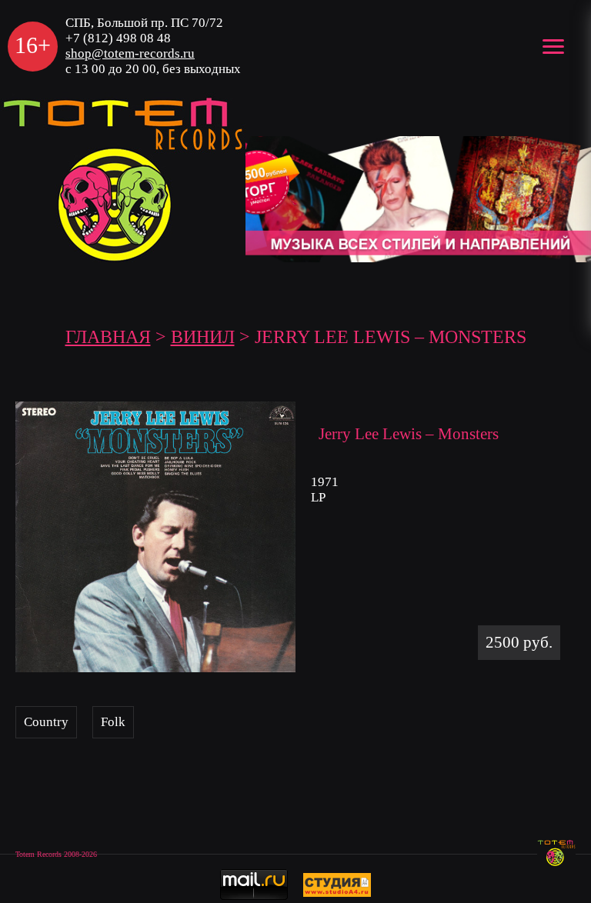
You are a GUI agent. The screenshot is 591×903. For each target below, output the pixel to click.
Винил (203, 337)
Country (46, 722)
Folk (113, 722)
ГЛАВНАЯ (108, 337)
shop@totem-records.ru (130, 53)
